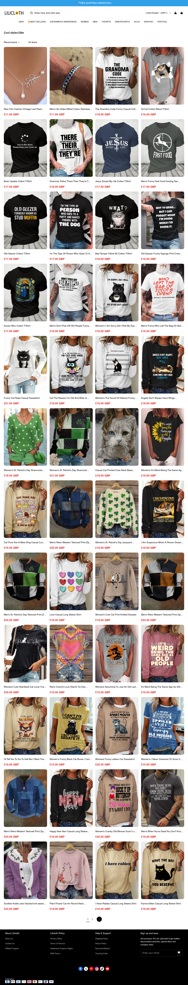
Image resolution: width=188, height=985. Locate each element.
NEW (21, 21)
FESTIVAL (162, 21)
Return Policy (100, 943)
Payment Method (102, 948)
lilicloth (12, 979)
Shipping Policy (101, 939)
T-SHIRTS (106, 21)
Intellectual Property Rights (61, 948)
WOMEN (85, 21)
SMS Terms (55, 953)
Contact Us (10, 943)
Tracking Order (101, 953)
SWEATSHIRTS (122, 21)
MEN (95, 21)
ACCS (137, 21)
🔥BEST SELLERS (37, 21)
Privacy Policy (56, 939)
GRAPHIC (148, 21)
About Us (9, 939)
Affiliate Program (12, 948)
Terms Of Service (57, 943)
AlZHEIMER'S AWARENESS (63, 21)
